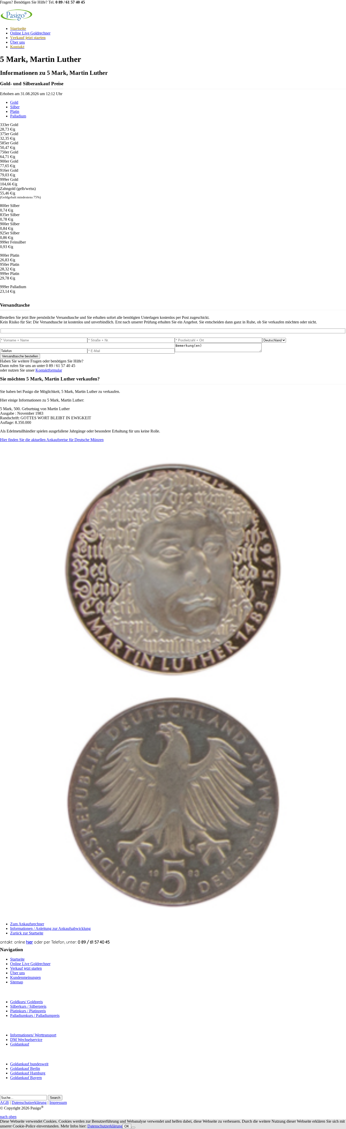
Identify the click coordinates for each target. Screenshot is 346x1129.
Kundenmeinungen (25, 977)
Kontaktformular (48, 370)
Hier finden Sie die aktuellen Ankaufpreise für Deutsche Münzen (52, 440)
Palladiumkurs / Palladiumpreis (35, 1015)
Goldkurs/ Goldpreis (26, 1002)
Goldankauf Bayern (26, 1077)
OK (126, 1126)
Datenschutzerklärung (29, 1102)
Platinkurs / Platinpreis (28, 1011)
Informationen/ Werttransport (33, 1035)
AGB (4, 1102)
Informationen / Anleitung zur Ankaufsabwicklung (50, 928)
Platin (14, 111)
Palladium (18, 116)
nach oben (8, 1117)
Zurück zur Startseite (26, 933)
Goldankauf (19, 1044)
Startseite (17, 959)
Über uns (17, 42)
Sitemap (16, 982)
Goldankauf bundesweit (29, 1064)
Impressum (58, 1102)
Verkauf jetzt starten (26, 968)
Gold (14, 102)
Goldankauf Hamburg (27, 1073)
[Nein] (133, 1127)
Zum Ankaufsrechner (27, 924)
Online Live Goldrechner (30, 33)
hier (29, 942)
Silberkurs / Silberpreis (28, 1006)
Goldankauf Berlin (25, 1068)
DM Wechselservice (26, 1039)
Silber (15, 107)
